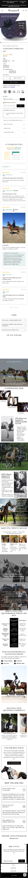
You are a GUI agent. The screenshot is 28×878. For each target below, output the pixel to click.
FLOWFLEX (12, 71)
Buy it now (14, 82)
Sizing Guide (7, 128)
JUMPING (6, 66)
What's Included (8, 124)
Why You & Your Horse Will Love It (13, 120)
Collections (9, 46)
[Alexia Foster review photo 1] (14, 228)
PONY (13, 61)
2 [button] (13, 307)
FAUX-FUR (6, 71)
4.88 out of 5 (18, 147)
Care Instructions (9, 132)
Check (20, 106)
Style (4, 64)
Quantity (6, 75)
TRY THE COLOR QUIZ (14, 763)
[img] (5, 172)
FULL (5, 61)
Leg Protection (8, 69)
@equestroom (14, 838)
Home (4, 46)
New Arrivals (14, 46)
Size (4, 58)
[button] (6, 54)
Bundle (5, 96)
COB (9, 61)
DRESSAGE (12, 66)
